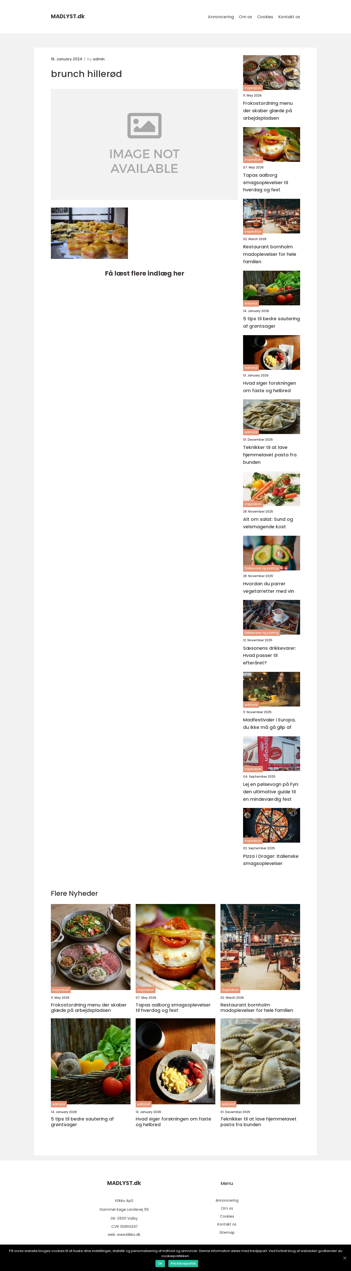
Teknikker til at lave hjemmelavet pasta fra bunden (270, 454)
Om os (245, 17)
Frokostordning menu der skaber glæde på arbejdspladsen (268, 110)
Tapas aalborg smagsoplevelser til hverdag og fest (265, 182)
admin (99, 59)
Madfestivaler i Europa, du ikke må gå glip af (269, 723)
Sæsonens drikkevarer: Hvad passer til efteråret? (269, 655)
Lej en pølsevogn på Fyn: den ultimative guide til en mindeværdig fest (271, 791)
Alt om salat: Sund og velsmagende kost (268, 523)
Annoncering (221, 17)
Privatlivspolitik (183, 1263)
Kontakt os (289, 17)
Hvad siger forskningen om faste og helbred (269, 387)
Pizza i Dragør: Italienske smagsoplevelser (271, 860)
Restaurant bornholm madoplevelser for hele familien (269, 254)
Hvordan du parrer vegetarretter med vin (268, 587)
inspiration (253, 88)
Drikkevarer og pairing (262, 568)
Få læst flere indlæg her (144, 273)
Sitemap (227, 1232)
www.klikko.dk (128, 1234)
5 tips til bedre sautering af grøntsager (271, 322)
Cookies (265, 17)
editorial (251, 303)
